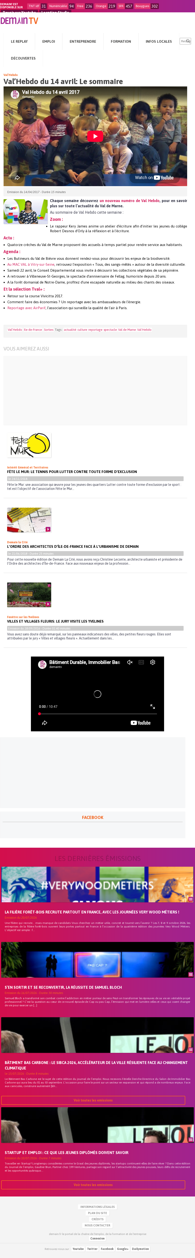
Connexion (97, 1238)
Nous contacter (97, 1225)
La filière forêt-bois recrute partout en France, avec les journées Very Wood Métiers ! (92, 912)
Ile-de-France (33, 329)
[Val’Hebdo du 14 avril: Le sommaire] (26, 211)
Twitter (92, 1249)
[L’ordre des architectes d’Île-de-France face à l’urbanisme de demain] (29, 520)
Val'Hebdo (144, 329)
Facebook (107, 1249)
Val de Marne (127, 329)
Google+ (123, 1249)
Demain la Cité (17, 542)
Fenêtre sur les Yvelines (23, 617)
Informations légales (97, 1207)
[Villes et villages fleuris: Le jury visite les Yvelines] (29, 594)
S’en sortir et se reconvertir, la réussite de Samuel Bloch (63, 987)
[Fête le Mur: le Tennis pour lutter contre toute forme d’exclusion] (29, 445)
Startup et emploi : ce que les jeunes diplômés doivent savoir (66, 1152)
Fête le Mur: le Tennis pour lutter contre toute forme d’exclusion (72, 472)
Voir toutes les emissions (93, 1100)
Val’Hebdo (11, 75)
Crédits (97, 1219)
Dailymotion (140, 1249)
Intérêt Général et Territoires (27, 467)
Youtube (78, 1249)
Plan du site (97, 1213)
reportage (95, 329)
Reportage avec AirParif (26, 308)
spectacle (110, 329)
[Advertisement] (92, 390)
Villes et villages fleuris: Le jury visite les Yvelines (55, 621)
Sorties (48, 329)
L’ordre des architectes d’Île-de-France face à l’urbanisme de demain (73, 546)
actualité (70, 329)
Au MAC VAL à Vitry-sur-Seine (30, 264)
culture (82, 329)
